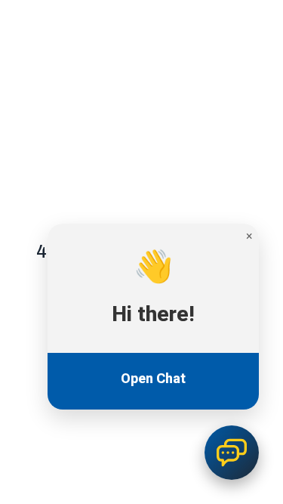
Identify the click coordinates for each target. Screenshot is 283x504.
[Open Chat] (232, 452)
